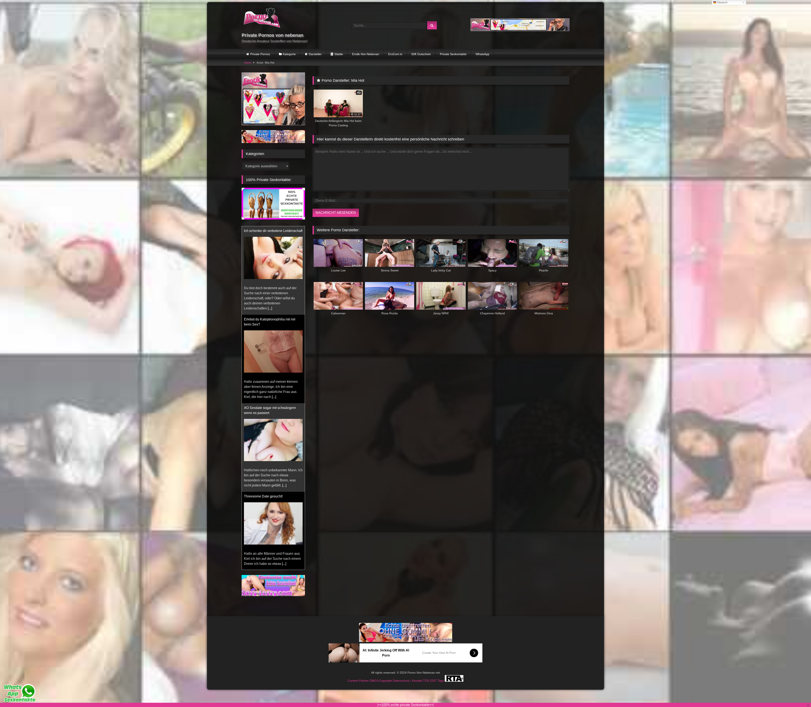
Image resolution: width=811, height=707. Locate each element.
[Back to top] (798, 694)
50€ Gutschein (421, 54)
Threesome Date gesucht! (263, 319)
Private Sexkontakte (453, 54)
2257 (434, 680)
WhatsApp (482, 54)
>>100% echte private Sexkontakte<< (405, 705)
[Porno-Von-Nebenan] (262, 18)
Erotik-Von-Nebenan (365, 54)
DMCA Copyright (381, 680)
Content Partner (359, 680)
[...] (284, 308)
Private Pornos (260, 54)
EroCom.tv (395, 54)
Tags (441, 680)
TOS (426, 680)
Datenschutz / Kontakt (408, 680)
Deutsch (721, 2)
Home (247, 62)
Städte (338, 54)
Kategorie (289, 54)
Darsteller (315, 54)
